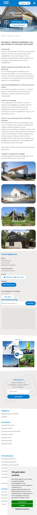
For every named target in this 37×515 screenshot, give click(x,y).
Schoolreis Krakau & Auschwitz (10, 431)
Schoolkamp (10, 36)
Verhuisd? (4, 417)
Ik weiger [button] (22, 505)
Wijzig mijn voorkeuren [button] (22, 509)
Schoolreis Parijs (6, 437)
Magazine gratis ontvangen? (10, 414)
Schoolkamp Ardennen (8, 459)
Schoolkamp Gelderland (8, 462)
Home (4, 36)
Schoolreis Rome (6, 444)
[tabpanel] (18, 19)
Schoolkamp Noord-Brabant (10, 465)
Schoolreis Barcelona (8, 425)
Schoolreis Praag (6, 440)
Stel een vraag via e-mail (15, 277)
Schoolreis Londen (7, 434)
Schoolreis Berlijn (6, 428)
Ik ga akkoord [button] (22, 502)
